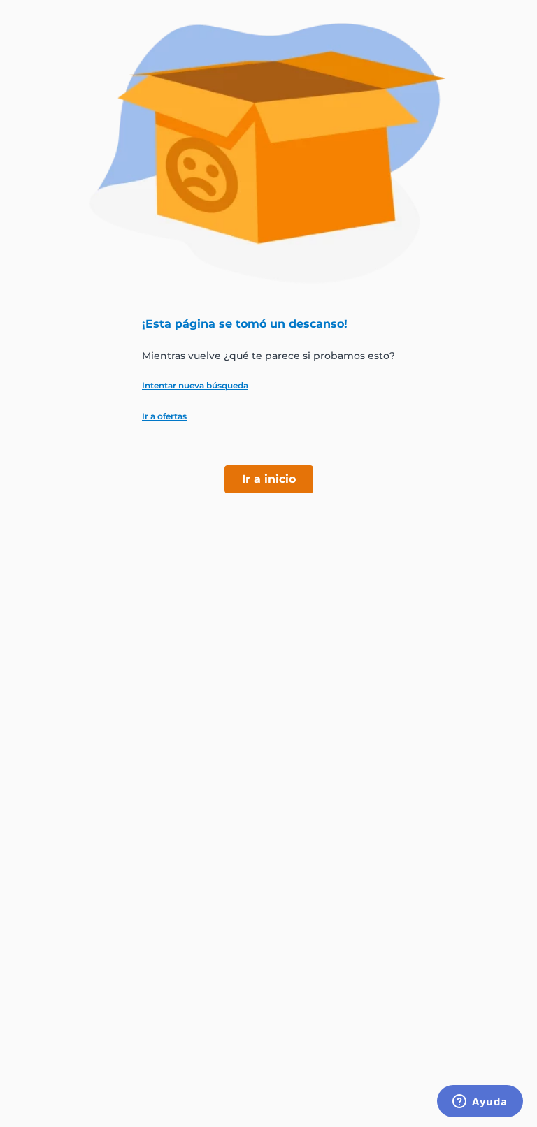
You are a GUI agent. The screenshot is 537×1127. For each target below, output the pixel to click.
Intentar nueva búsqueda (195, 385)
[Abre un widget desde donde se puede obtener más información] (480, 1102)
